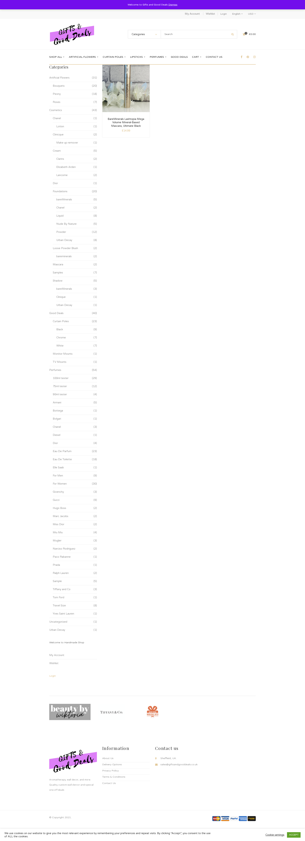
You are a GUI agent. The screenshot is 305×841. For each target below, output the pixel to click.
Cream (57, 150)
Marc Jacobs (60, 516)
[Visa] (225, 818)
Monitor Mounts (63, 353)
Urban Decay (64, 240)
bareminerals (64, 256)
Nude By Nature (66, 223)
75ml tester (60, 386)
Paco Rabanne (62, 556)
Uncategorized (58, 621)
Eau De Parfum (62, 451)
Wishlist (210, 13)
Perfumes (55, 370)
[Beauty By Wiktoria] (70, 711)
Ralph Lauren (61, 573)
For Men (58, 475)
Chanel (57, 118)
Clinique (61, 297)
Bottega (58, 410)
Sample (57, 581)
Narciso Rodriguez (64, 548)
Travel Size (59, 605)
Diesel (56, 435)
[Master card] (216, 818)
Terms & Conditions (113, 776)
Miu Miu (58, 532)
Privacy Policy (110, 770)
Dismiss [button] (172, 4)
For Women (60, 483)
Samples (58, 272)
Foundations (60, 191)
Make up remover (67, 142)
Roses (56, 102)
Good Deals (56, 313)
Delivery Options (112, 764)
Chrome (61, 337)
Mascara (58, 264)
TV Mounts (59, 361)
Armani (57, 402)
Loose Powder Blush (65, 248)
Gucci (56, 500)
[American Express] (243, 818)
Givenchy (58, 491)
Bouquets (59, 85)
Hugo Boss (59, 508)
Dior (55, 183)
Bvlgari (57, 418)
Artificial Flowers (59, 77)
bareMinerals (64, 199)
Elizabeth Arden (66, 167)
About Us (107, 758)
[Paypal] (234, 818)
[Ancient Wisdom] (152, 711)
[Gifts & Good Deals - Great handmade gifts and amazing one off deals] (72, 34)
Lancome (62, 175)
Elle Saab (58, 467)
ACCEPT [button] (293, 834)
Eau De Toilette (62, 459)
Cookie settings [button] (274, 834)
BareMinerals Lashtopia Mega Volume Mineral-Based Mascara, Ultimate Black (126, 122)
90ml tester (60, 394)
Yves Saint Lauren (63, 613)
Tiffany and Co (61, 589)
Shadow (57, 280)
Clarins (60, 158)
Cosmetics (55, 110)
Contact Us (109, 783)
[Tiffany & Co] (111, 711)
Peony (57, 94)
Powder (61, 232)
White (60, 345)
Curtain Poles (61, 321)
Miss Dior (58, 524)
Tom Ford (58, 597)
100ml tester (60, 378)
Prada (56, 564)
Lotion (60, 126)
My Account (192, 13)
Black (59, 329)
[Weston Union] (252, 818)
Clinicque (58, 134)
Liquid (60, 215)
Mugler (57, 540)
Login (223, 13)
